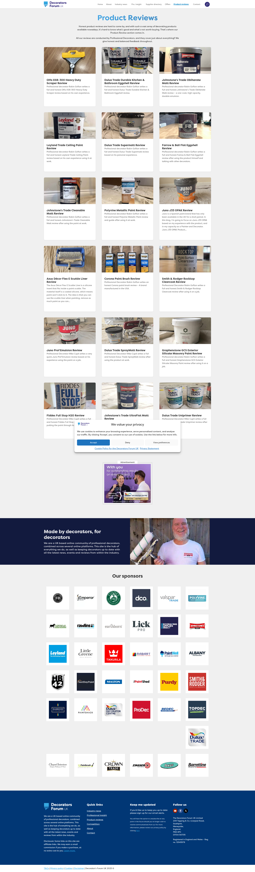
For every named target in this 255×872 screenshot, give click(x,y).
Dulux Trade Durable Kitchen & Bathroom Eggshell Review (127, 76)
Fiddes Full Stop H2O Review (70, 411)
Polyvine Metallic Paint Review (127, 208)
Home (100, 4)
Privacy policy (56, 868)
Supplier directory (154, 4)
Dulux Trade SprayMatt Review (127, 347)
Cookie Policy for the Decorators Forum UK (117, 448)
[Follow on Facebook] (180, 811)
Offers (167, 4)
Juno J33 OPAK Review (185, 208)
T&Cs (46, 868)
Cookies (68, 868)
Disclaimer (79, 868)
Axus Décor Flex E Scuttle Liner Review (70, 279)
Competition (93, 824)
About (109, 4)
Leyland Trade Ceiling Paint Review (70, 142)
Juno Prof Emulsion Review (70, 347)
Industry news (121, 4)
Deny (127, 442)
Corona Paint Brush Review (127, 279)
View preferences (161, 442)
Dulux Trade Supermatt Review (127, 142)
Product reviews (181, 4)
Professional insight (97, 815)
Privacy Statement (149, 448)
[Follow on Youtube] (175, 811)
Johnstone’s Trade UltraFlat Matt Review (127, 411)
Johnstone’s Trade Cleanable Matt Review (70, 208)
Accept (93, 442)
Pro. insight (136, 4)
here (138, 831)
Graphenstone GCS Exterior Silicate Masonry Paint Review (185, 347)
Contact (196, 4)
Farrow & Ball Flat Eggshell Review (185, 142)
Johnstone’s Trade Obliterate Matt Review (185, 76)
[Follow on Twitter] (186, 811)
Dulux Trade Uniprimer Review (185, 411)
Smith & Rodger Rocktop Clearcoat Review (185, 279)
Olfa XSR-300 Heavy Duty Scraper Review (70, 76)
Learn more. (69, 850)
